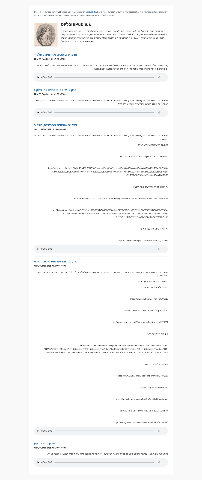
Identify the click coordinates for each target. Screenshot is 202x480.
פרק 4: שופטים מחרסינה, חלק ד (55, 54)
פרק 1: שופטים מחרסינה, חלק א (55, 261)
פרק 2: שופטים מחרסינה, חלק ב (55, 125)
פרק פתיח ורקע (44, 443)
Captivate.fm (91, 12)
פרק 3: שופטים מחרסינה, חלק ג (55, 90)
